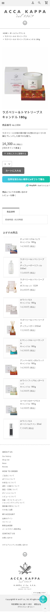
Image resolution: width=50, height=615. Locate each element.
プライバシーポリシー (26, 607)
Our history (6, 456)
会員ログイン (7, 518)
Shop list (5, 459)
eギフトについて (8, 479)
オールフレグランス (17, 33)
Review (5, 466)
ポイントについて (9, 493)
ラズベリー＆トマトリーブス (16, 36)
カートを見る (39, 2)
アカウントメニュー (32, 2)
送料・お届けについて (10, 486)
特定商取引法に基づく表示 (21, 604)
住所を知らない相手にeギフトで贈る (26, 179)
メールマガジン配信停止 (11, 529)
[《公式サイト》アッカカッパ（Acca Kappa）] (25, 11)
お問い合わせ (7, 537)
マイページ (6, 522)
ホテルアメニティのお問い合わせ (15, 545)
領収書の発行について (10, 506)
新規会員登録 (7, 525)
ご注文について (8, 475)
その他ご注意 (7, 509)
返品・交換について (10, 489)
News (4, 463)
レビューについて (9, 496)
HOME (5, 33)
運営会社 (37, 604)
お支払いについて (9, 482)
